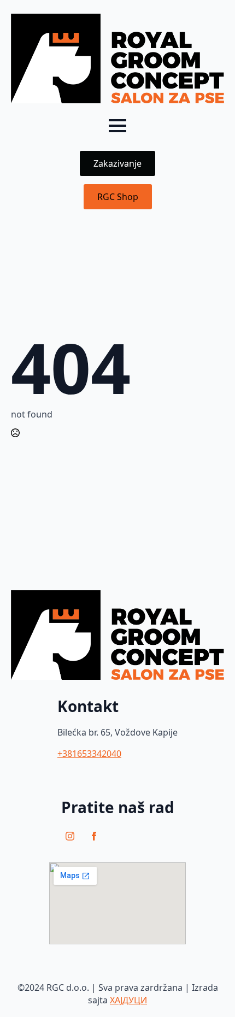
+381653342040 (89, 754)
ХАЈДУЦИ (128, 1000)
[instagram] (70, 836)
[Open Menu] (117, 125)
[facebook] (94, 836)
